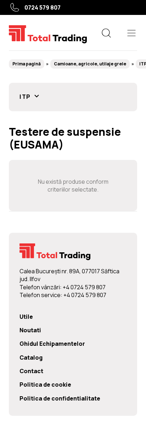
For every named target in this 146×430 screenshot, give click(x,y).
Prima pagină (26, 64)
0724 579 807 (42, 7)
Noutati (30, 330)
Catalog (31, 357)
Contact (31, 371)
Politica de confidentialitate (59, 398)
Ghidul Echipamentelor (52, 344)
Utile (26, 317)
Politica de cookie (45, 384)
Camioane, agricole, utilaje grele (90, 64)
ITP (25, 97)
